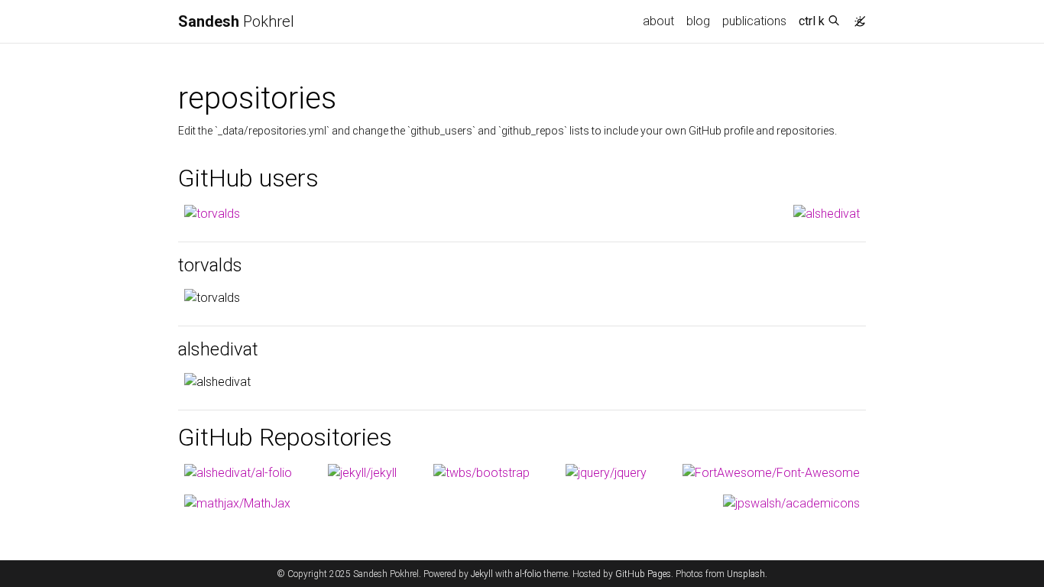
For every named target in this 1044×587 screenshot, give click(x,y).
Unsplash (746, 574)
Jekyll (482, 574)
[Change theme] (856, 17)
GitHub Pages (643, 574)
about (658, 21)
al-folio (528, 574)
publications (754, 21)
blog (698, 21)
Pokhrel (236, 21)
